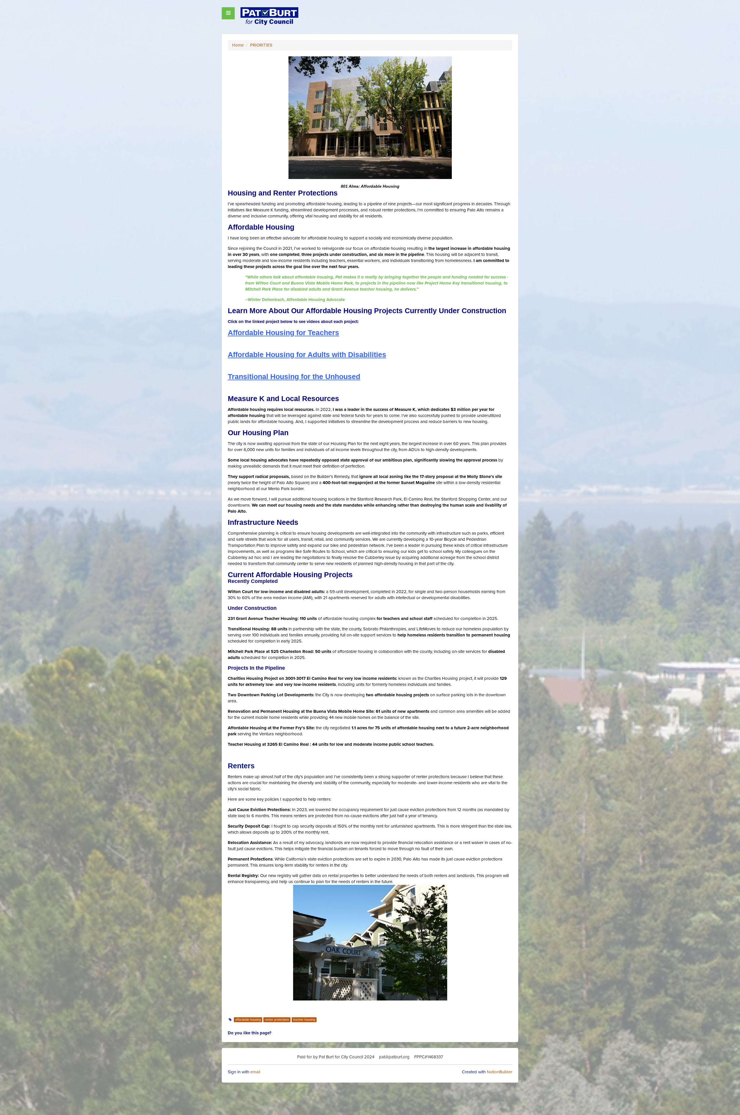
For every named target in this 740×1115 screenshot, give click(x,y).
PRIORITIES (261, 45)
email (255, 1072)
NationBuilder (499, 1072)
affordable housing (248, 1020)
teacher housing (304, 1020)
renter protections (277, 1020)
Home (238, 45)
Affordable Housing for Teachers (283, 333)
